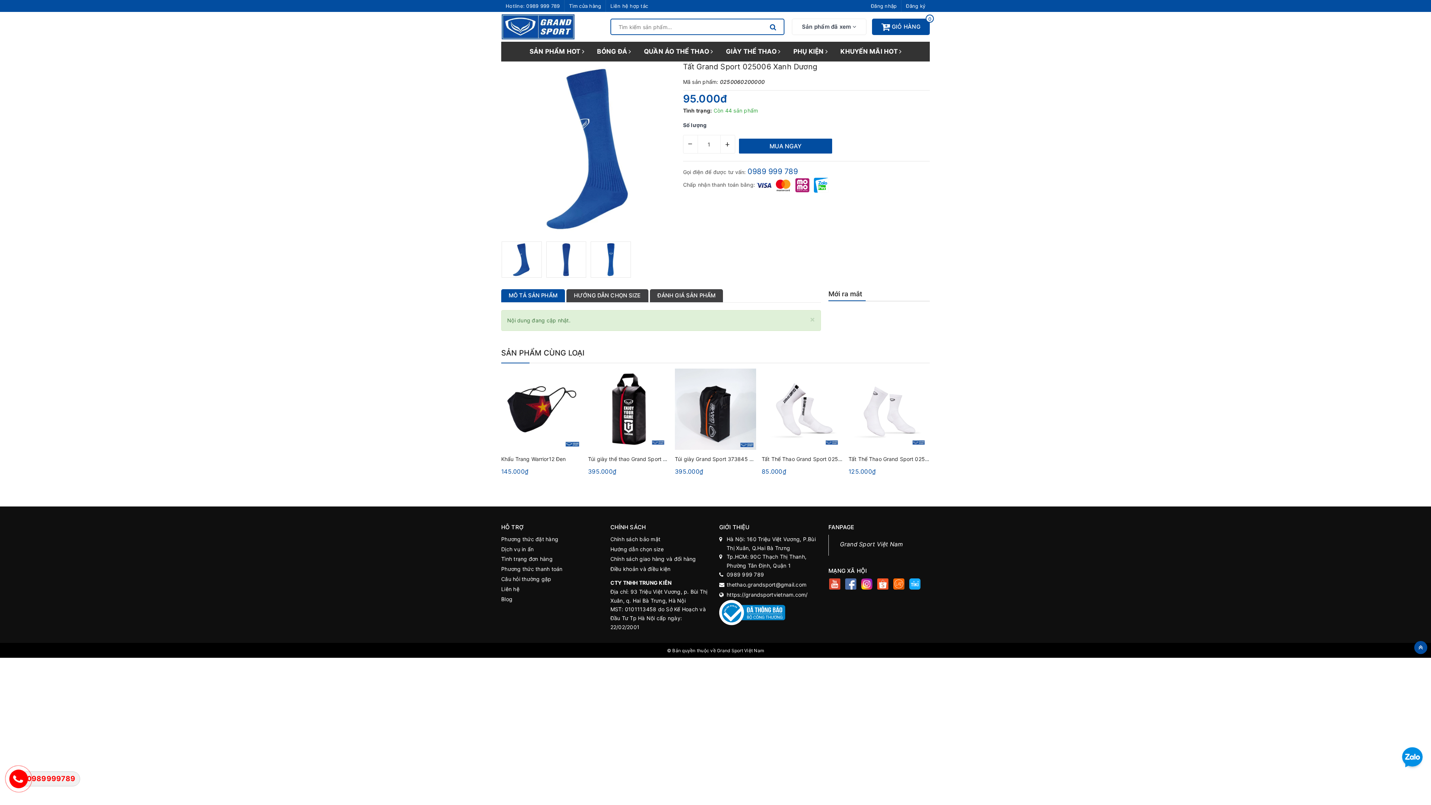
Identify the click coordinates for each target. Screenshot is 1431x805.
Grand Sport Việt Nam (871, 544)
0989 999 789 (543, 6)
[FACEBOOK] (850, 584)
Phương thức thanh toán (532, 569)
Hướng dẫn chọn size (637, 549)
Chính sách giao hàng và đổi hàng (653, 559)
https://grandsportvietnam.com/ (767, 594)
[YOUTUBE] (834, 584)
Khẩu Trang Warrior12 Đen (533, 459)
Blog (506, 599)
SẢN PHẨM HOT (556, 51)
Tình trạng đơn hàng (527, 559)
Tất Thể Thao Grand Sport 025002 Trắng (900, 459)
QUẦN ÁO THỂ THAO (677, 51)
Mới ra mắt (845, 294)
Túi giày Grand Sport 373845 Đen (717, 459)
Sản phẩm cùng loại (543, 352)
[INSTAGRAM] (867, 584)
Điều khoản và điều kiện (640, 569)
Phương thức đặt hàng (529, 539)
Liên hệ (510, 589)
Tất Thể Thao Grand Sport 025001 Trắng (812, 459)
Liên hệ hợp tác (629, 6)
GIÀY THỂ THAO (752, 51)
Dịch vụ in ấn (517, 549)
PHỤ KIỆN (809, 51)
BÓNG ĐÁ (613, 51)
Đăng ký (915, 6)
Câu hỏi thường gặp (526, 579)
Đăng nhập (884, 6)
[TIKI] (915, 584)
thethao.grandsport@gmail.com (766, 584)
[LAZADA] (899, 584)
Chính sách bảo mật (635, 539)
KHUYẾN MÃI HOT (869, 51)
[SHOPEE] (883, 584)
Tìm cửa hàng (585, 6)
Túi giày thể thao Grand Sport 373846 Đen (641, 459)
